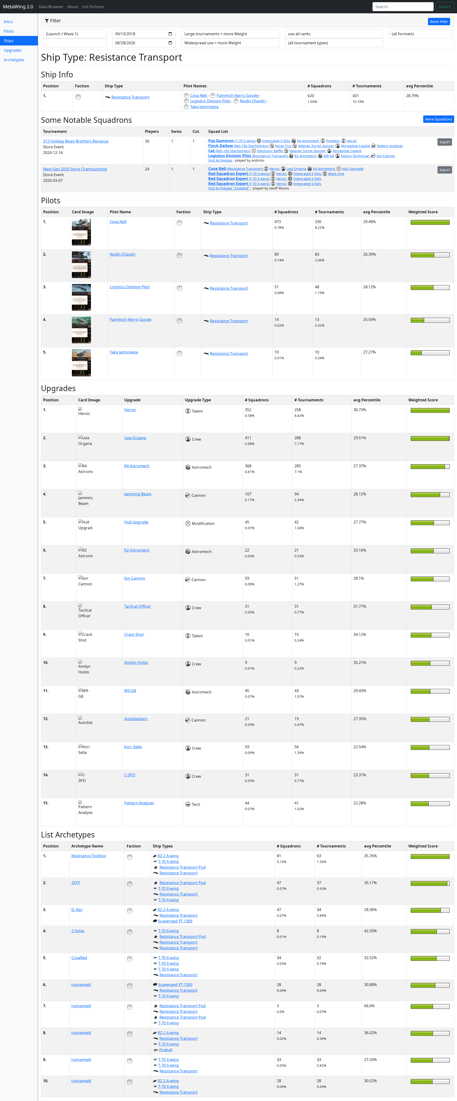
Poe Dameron (221, 140)
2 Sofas (77, 930)
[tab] (247, 21)
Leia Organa (297, 168)
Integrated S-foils (276, 141)
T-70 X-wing (168, 861)
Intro (8, 21)
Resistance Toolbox (88, 855)
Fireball (165, 1049)
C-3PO (129, 774)
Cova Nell (199, 95)
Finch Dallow (221, 145)
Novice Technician (356, 156)
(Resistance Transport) (270, 156)
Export (445, 142)
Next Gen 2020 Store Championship (75, 169)
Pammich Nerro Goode (238, 95)
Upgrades (13, 50)
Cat (212, 150)
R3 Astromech (306, 156)
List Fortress (93, 6)
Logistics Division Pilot (210, 101)
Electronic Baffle (270, 151)
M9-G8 (329, 156)
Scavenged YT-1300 (175, 921)
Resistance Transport (130, 97)
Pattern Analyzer (390, 146)
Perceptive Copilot (356, 146)
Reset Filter (439, 21)
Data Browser (52, 6)
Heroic (352, 141)
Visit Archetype (220, 160)
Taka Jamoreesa (204, 106)
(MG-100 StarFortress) (251, 146)
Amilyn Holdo (136, 662)
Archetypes (14, 59)
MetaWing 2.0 (18, 6)
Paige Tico (283, 146)
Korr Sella (133, 746)
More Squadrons (438, 119)
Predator (333, 141)
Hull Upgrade (352, 168)
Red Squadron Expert (228, 173)
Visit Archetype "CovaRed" (229, 188)
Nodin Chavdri (253, 101)
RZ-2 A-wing (168, 855)
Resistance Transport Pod (182, 867)
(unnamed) (81, 984)
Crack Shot (134, 634)
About (72, 6)
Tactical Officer (137, 606)
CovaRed (79, 957)
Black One (336, 173)
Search (445, 6)
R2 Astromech (136, 550)
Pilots (9, 31)
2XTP (75, 882)
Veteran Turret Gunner (316, 146)
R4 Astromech (308, 141)
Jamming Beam (137, 494)
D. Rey (76, 909)
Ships (16, 40)
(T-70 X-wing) (245, 141)
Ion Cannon (386, 156)
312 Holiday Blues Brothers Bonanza (75, 141)
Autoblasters (135, 718)
